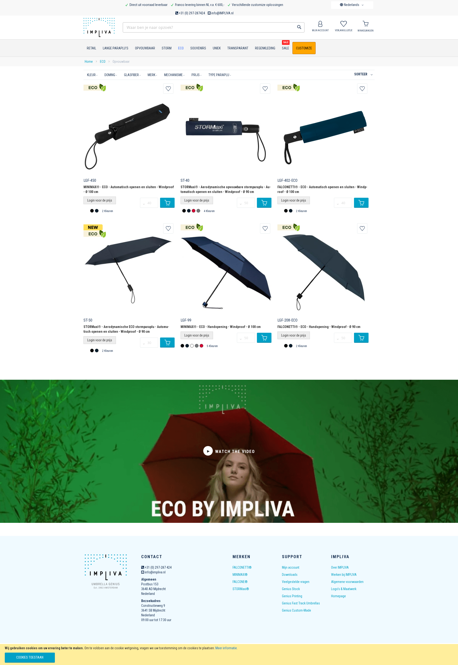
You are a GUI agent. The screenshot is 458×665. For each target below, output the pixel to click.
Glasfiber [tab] (131, 75)
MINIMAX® (240, 575)
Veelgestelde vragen (295, 582)
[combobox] (214, 27)
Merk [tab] (151, 75)
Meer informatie (226, 648)
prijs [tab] (196, 75)
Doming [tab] (109, 75)
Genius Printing (292, 596)
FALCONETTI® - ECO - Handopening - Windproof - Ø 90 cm (318, 327)
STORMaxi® (241, 589)
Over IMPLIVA (340, 567)
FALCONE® (240, 582)
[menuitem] (90, 48)
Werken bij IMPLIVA (344, 575)
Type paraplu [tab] (218, 75)
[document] (229, 654)
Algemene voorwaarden (347, 582)
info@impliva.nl (155, 572)
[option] (92, 211)
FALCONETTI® (242, 567)
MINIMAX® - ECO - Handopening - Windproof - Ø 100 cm (221, 327)
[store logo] (100, 27)
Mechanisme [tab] (173, 75)
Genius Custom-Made (296, 610)
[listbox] (95, 211)
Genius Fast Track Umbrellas (301, 603)
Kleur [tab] (91, 75)
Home (89, 61)
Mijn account (290, 567)
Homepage (338, 596)
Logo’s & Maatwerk (343, 589)
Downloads (289, 575)
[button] (352, 5)
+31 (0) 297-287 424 (158, 567)
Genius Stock (291, 589)
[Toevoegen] (167, 203)
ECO (103, 61)
